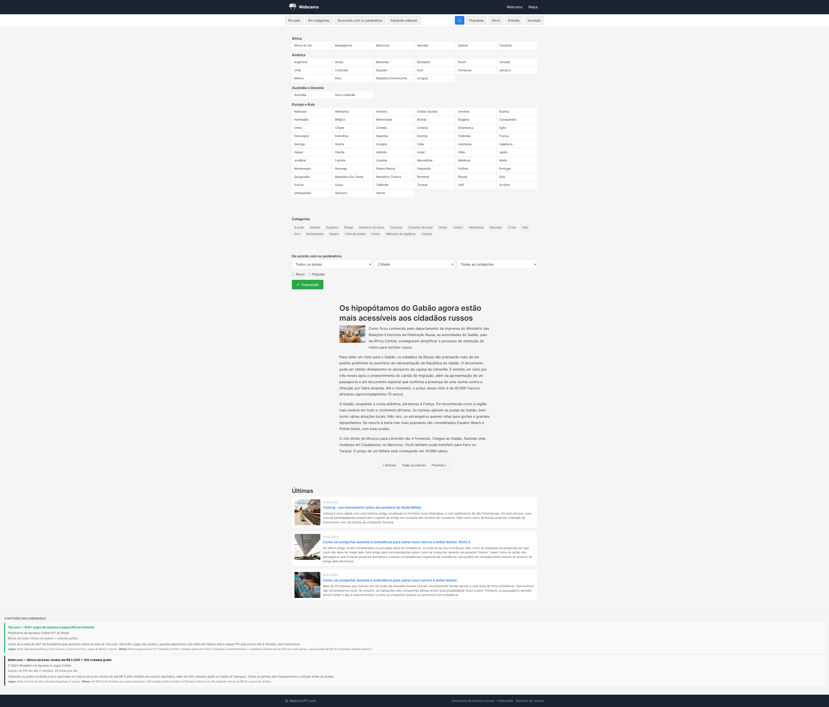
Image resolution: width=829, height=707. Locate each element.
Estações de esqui (420, 227)
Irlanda (340, 152)
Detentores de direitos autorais (473, 700)
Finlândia (464, 136)
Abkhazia (300, 111)
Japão (503, 152)
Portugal (505, 168)
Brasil (462, 62)
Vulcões (427, 234)
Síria (502, 176)
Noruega (341, 168)
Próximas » (439, 465)
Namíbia (422, 45)
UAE (461, 184)
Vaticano (341, 193)
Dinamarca (465, 127)
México (299, 78)
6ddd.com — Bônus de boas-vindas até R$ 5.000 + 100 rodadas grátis (60, 660)
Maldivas (464, 160)
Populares (476, 20)
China (298, 127)
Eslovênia (341, 136)
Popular (318, 274)
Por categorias (318, 20)
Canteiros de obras (371, 227)
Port (297, 234)
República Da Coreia (349, 176)
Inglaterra (506, 144)
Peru (338, 78)
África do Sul (303, 45)
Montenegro (302, 168)
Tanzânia (505, 45)
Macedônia (424, 160)
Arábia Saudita (427, 111)
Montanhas (476, 227)
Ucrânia (504, 184)
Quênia (463, 45)
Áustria (504, 111)
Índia (420, 144)
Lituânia (381, 160)
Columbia (341, 70)
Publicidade (505, 700)
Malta (503, 160)
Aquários (332, 227)
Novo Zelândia (345, 95)
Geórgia (299, 144)
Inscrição (534, 20)
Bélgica (340, 119)
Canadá (504, 62)
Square (334, 234)
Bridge (348, 227)
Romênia (423, 176)
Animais (315, 227)
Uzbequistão (302, 193)
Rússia (462, 176)
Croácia (422, 127)
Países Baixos (385, 168)
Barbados (423, 62)
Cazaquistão (507, 119)
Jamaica (505, 70)
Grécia (339, 144)
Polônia (463, 168)
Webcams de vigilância (400, 234)
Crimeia (381, 127)
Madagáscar (343, 45)
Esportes (396, 227)
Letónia (340, 160)
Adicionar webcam (404, 20)
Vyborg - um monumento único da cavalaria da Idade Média (372, 507)
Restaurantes (314, 234)
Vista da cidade (355, 234)
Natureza (496, 227)
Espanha (382, 136)
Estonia (422, 136)
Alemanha (342, 111)
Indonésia (464, 144)
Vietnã (380, 193)
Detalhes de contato (530, 700)
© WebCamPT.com (300, 701)
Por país (294, 20)
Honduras (464, 70)
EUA (420, 70)
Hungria (381, 144)
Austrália (300, 95)
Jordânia (300, 160)
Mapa (533, 7)
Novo (496, 20)
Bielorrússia (384, 119)
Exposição (310, 284)
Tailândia (382, 184)
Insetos (458, 227)
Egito (502, 127)
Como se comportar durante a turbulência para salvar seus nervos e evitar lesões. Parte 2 (396, 542)
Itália (461, 152)
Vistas (376, 234)
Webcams (514, 7)
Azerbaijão (301, 119)
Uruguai (422, 78)
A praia (299, 227)
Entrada (513, 20)
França (504, 136)
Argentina (300, 62)
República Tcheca (388, 176)
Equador (382, 70)
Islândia (381, 152)
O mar (512, 227)
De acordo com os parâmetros (360, 20)
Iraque (298, 152)
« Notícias (389, 465)
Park (525, 227)
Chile (297, 70)
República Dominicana (391, 78)
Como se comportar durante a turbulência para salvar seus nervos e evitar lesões (390, 580)
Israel (421, 152)
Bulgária (463, 119)
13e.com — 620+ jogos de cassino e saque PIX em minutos (51, 627)
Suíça (339, 184)
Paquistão (424, 168)
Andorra (381, 111)
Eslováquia (301, 136)
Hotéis (443, 227)
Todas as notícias (414, 465)
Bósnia (421, 119)
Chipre (339, 127)
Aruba (339, 62)
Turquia (422, 184)
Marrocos (382, 45)
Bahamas (382, 62)
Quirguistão (302, 176)
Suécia (299, 184)
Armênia (464, 111)
